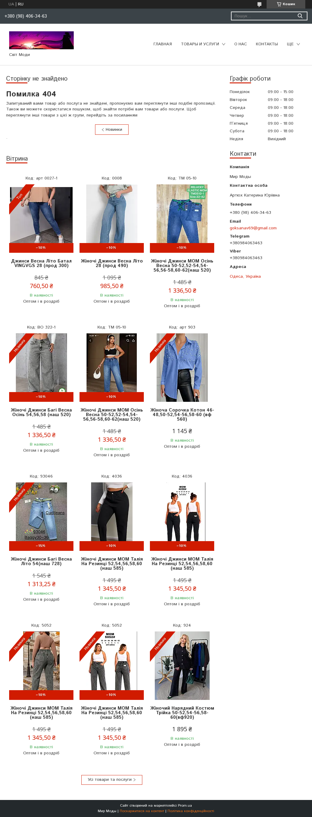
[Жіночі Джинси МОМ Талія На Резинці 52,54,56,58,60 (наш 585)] (112, 516)
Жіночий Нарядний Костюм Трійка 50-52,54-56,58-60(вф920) (182, 713)
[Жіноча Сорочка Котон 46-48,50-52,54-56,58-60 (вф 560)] (182, 367)
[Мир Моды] (41, 40)
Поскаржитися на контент (142, 811)
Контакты (267, 44)
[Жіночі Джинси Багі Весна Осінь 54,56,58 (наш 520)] (41, 367)
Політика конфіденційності (191, 811)
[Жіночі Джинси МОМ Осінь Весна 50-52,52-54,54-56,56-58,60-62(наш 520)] (182, 218)
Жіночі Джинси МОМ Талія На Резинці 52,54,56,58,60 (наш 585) (112, 564)
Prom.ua (185, 805)
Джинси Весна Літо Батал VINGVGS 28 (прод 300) (41, 263)
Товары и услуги (200, 44)
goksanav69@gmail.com (253, 228)
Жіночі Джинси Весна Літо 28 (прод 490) (112, 263)
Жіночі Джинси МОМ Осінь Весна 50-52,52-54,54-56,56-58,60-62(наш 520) (182, 266)
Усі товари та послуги (110, 780)
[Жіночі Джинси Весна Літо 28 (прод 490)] (112, 218)
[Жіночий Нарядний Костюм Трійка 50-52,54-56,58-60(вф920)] (182, 665)
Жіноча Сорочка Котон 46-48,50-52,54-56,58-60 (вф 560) (182, 415)
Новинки (114, 130)
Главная (163, 44)
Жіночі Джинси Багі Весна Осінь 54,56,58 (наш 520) (41, 412)
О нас (240, 44)
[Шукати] (300, 16)
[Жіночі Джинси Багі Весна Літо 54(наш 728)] (41, 516)
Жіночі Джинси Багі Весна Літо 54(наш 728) (41, 561)
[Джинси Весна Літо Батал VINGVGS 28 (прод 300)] (41, 218)
